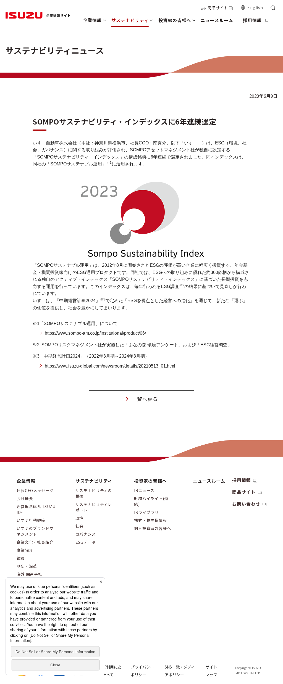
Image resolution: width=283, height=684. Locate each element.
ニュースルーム (209, 480)
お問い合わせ (246, 503)
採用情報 (241, 480)
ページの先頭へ (270, 475)
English (255, 7)
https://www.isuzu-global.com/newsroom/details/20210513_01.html (110, 366)
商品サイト (218, 7)
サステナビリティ (94, 480)
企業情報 (26, 480)
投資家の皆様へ (150, 480)
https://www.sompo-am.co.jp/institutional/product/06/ (95, 333)
